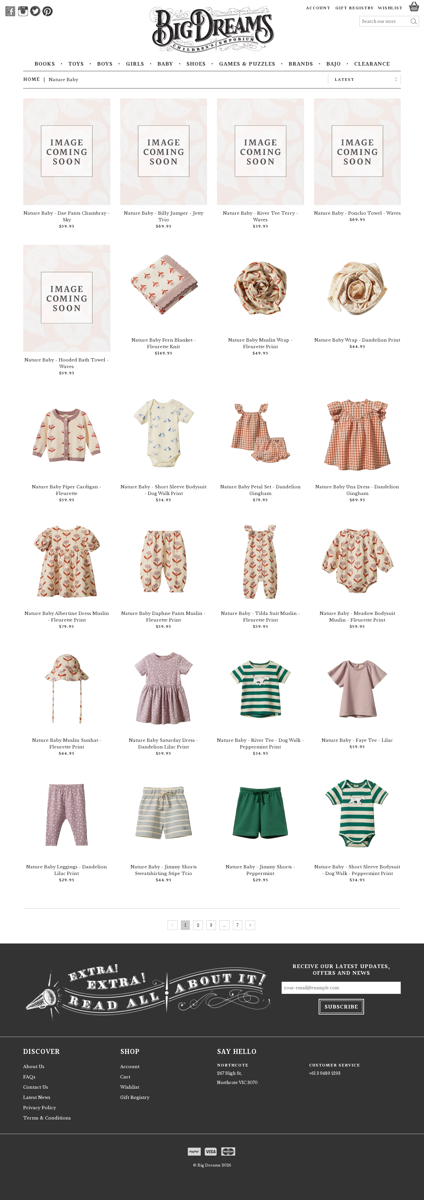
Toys (76, 64)
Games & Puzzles (247, 64)
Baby (165, 64)
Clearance (372, 64)
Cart (125, 1077)
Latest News (36, 1097)
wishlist (390, 8)
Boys (105, 64)
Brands (301, 64)
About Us (33, 1066)
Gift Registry (354, 8)
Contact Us (35, 1087)
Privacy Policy (39, 1108)
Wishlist (129, 1087)
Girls (135, 64)
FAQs (29, 1077)
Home (31, 79)
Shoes (196, 64)
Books (44, 64)
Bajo (333, 64)
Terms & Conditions (47, 1118)
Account (318, 8)
